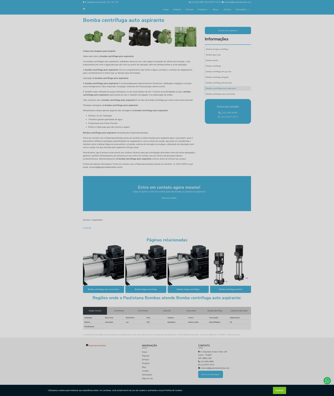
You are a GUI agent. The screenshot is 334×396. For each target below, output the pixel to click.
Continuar (280, 390)
